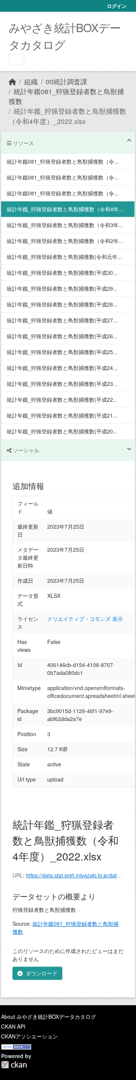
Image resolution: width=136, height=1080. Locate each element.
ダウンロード (41, 973)
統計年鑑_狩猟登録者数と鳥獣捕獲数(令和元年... (64, 256)
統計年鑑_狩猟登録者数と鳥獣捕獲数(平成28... (62, 304)
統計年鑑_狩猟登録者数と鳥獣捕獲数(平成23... (62, 383)
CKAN (14, 1065)
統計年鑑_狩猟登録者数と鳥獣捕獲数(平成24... (62, 367)
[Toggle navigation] (16, 59)
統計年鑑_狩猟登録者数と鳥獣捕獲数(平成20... (62, 431)
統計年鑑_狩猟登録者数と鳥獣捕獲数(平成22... (62, 399)
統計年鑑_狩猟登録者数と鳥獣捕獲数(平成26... (62, 336)
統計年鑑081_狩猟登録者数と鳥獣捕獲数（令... (63, 161)
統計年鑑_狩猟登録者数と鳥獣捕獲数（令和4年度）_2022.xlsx (67, 115)
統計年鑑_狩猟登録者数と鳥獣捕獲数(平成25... (62, 352)
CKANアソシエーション (29, 1036)
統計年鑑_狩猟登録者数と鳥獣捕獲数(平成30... (62, 272)
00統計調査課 (66, 81)
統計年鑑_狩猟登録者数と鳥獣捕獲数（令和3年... (65, 225)
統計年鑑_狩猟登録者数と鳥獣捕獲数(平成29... (62, 288)
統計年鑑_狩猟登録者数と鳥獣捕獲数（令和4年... (65, 209)
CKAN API (13, 1026)
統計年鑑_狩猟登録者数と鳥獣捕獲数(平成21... (62, 415)
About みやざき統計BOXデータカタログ (48, 1016)
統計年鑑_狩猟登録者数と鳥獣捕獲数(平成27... (62, 320)
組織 (31, 81)
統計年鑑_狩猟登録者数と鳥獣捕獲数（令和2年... (65, 240)
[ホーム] (12, 81)
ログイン (117, 5)
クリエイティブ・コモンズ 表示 (85, 618)
